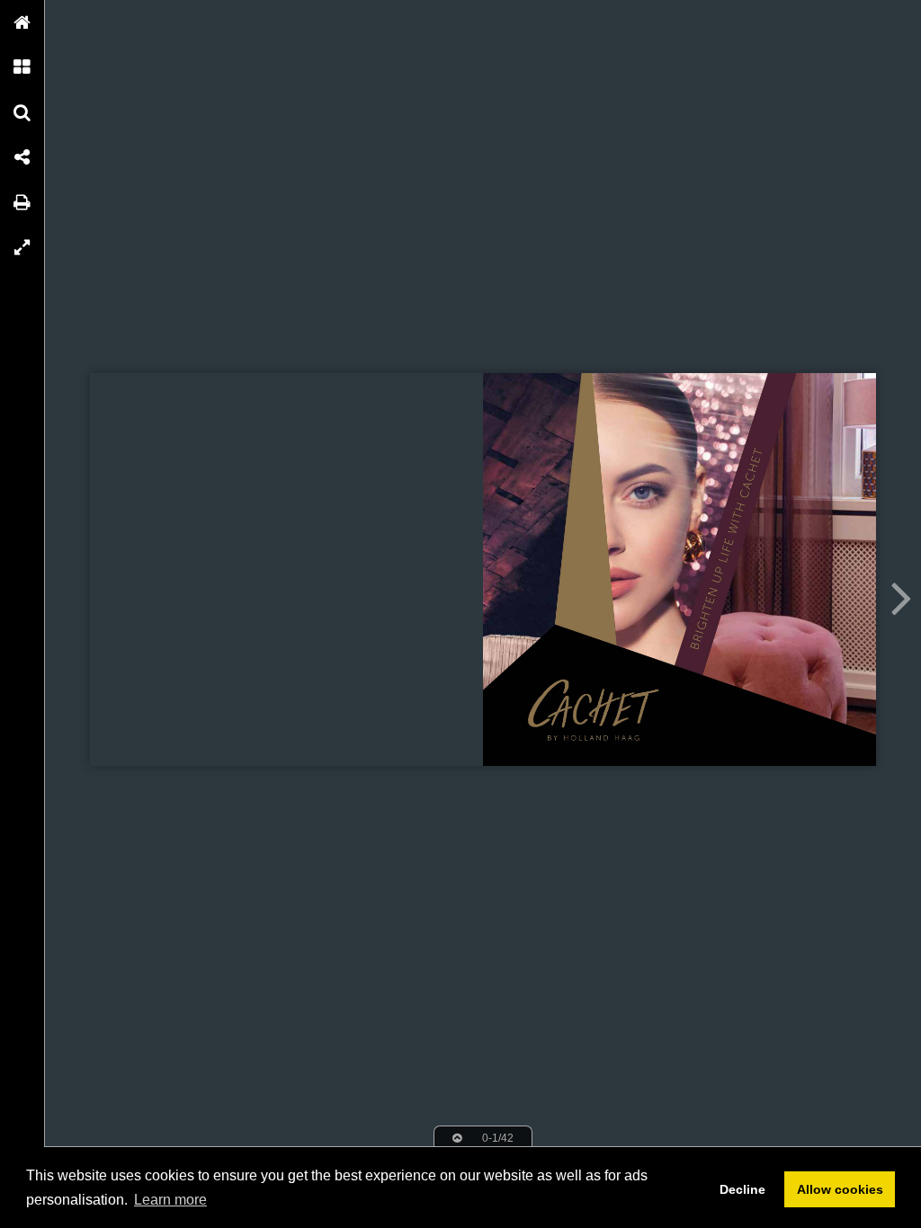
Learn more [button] (170, 1199)
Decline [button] (742, 1189)
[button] (22, 22)
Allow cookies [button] (840, 1189)
